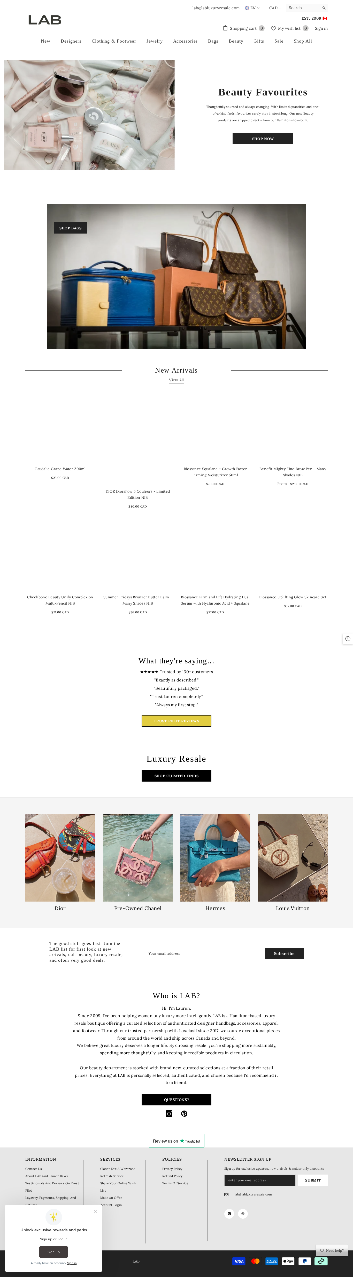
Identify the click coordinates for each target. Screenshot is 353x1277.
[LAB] (90, 115)
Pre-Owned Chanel (138, 908)
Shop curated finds (177, 776)
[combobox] (303, 8)
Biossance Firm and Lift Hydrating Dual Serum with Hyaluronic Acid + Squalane (215, 600)
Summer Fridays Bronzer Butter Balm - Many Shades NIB (137, 600)
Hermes (215, 908)
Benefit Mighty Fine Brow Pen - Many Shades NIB (292, 472)
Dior (60, 908)
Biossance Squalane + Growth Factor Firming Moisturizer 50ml (215, 472)
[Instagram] (169, 1113)
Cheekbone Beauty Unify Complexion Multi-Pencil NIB (60, 600)
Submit (313, 1180)
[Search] (307, 8)
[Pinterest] (184, 1113)
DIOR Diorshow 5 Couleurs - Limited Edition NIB (138, 494)
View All (176, 380)
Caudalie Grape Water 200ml (60, 469)
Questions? (176, 1099)
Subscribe (284, 953)
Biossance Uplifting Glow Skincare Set (292, 597)
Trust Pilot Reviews (176, 721)
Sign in (321, 28)
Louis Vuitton (293, 908)
